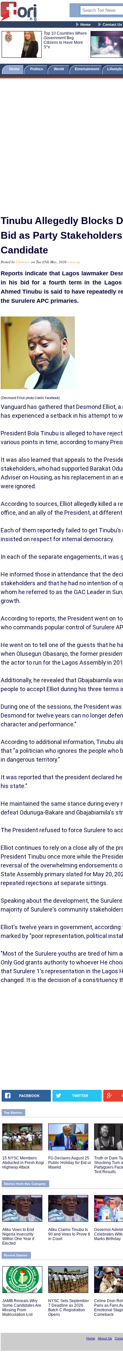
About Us (105, 1338)
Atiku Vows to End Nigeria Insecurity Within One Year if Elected (18, 1236)
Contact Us (112, 24)
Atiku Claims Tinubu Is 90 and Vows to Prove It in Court (69, 1234)
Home (85, 24)
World (60, 69)
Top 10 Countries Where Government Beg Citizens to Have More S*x (65, 40)
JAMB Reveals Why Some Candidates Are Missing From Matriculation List (21, 1308)
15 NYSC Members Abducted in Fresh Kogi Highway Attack (23, 1163)
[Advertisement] (61, 144)
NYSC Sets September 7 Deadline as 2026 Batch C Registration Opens (68, 1308)
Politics (37, 69)
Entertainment (87, 69)
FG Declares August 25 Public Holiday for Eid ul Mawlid (69, 1163)
